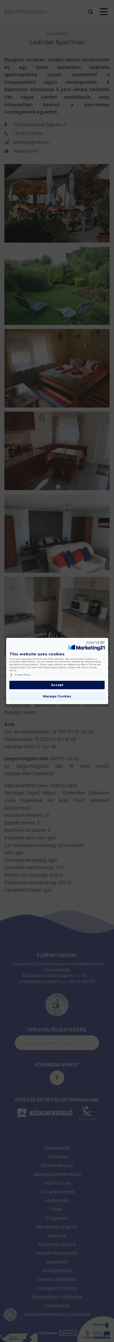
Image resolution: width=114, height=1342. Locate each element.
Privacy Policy (22, 674)
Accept (57, 685)
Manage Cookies (57, 696)
